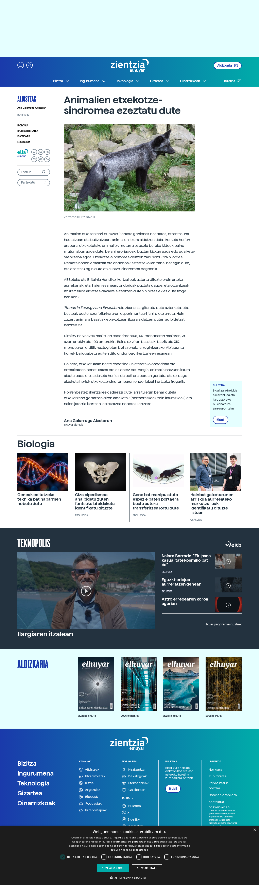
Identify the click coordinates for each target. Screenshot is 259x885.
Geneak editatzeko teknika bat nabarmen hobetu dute (39, 499)
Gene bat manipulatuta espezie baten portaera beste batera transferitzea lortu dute (156, 501)
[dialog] (129, 855)
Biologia (22, 125)
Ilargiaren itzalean (45, 634)
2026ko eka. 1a (87, 715)
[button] (20, 65)
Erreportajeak (95, 810)
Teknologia (33, 783)
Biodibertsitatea (27, 130)
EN (34, 159)
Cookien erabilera (223, 795)
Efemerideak (138, 783)
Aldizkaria (224, 65)
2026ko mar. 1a (130, 715)
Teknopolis (33, 542)
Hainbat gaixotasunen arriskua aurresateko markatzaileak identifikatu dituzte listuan (212, 503)
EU (34, 152)
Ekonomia (23, 136)
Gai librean (136, 790)
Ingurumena (35, 773)
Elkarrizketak (94, 776)
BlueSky (133, 819)
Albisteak (26, 99)
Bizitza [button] (58, 81)
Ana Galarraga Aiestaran (31, 107)
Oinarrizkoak (36, 803)
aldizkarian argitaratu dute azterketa (122, 308)
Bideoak (91, 797)
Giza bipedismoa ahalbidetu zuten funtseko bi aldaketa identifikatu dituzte (95, 501)
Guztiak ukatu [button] (147, 868)
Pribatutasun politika (218, 785)
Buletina (230, 81)
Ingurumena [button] (89, 81)
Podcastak (93, 803)
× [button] (254, 830)
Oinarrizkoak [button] (190, 81)
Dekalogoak (137, 776)
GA (47, 159)
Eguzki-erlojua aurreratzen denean (182, 582)
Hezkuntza (135, 769)
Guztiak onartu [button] (113, 868)
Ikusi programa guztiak (224, 624)
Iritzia (88, 783)
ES (40, 152)
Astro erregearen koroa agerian (185, 601)
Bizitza (27, 763)
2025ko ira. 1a (214, 715)
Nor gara (215, 769)
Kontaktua (216, 802)
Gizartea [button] (156, 81)
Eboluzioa (23, 142)
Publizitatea (217, 776)
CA (40, 159)
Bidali (221, 420)
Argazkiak (92, 790)
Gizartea (29, 793)
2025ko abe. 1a (172, 715)
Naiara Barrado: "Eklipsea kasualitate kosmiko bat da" (186, 560)
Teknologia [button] (124, 81)
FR (47, 152)
